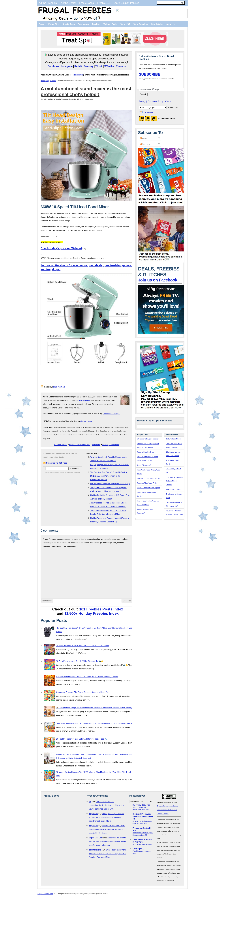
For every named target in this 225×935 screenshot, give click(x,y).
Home (43, 81)
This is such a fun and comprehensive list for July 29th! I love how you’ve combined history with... (106, 805)
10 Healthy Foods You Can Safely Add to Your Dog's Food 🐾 (81, 739)
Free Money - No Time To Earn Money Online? (174, 480)
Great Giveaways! (144, 465)
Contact (168, 101)
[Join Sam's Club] (161, 262)
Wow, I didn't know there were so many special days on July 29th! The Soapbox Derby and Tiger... (107, 853)
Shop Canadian (140, 24)
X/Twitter (109, 66)
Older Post (127, 601)
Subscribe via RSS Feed (56, 463)
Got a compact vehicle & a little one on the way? (110, 484)
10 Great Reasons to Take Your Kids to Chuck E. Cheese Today (82, 646)
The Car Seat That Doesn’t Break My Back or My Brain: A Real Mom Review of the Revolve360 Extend (108, 476)
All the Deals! (68, 2)
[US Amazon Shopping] (141, 119)
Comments (146, 144)
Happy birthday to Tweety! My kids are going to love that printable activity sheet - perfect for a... (106, 817)
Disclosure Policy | (156, 101)
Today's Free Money (173, 439)
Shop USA (125, 24)
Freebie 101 (104, 2)
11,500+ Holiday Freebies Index (91, 613)
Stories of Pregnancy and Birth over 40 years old (143, 816)
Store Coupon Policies (126, 2)
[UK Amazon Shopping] (154, 119)
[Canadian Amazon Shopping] (147, 119)
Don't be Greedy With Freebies (148, 478)
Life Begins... (138, 849)
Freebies (96, 24)
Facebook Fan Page (111, 414)
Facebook (53, 66)
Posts (144, 138)
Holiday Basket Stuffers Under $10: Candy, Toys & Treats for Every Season (87, 677)
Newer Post (47, 601)
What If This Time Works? (142, 844)
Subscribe (96, 445)
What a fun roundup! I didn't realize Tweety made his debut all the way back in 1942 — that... (107, 829)
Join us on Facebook (157, 280)
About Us (170, 24)
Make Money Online (173, 489)
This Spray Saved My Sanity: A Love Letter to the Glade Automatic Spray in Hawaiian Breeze (94, 723)
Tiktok (98, 66)
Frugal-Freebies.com (45, 894)
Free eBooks (86, 2)
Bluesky (88, 66)
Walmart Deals (110, 24)
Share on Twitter (60, 445)
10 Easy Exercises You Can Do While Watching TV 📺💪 (79, 661)
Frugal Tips (53, 24)
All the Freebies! (48, 2)
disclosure (78, 75)
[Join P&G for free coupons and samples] (161, 204)
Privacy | (143, 101)
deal (47, 81)
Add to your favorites (110, 445)
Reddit (78, 66)
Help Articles (157, 24)
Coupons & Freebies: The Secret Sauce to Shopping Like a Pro (82, 692)
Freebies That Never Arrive (147, 483)
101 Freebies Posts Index (101, 609)
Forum (42, 24)
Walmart (53, 81)
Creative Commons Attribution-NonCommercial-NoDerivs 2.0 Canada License (167, 809)
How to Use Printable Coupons (148, 488)
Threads (121, 66)
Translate (149, 112)
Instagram (67, 66)
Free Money (83, 24)
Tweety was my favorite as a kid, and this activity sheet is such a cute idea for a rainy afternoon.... (107, 841)
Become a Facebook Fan (79, 445)
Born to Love (84, 400)
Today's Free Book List (145, 452)
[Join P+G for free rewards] (163, 409)
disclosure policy (86, 421)
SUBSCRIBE (149, 74)
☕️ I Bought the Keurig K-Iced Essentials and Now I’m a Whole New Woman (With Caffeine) (94, 708)
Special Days (68, 24)
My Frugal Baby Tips (141, 805)
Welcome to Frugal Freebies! (148, 439)
